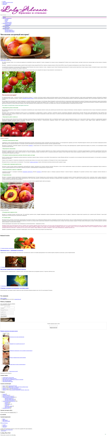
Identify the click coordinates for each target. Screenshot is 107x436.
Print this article (3, 60)
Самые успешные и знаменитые (9, 397)
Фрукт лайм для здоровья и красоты (9, 378)
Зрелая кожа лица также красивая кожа (16, 336)
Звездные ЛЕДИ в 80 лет (9, 30)
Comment (2, 308)
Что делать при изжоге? (7, 380)
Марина (4, 389)
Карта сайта (5, 3)
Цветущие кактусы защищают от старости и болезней (13, 379)
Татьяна (8, 59)
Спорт (6, 21)
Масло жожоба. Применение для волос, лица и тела (19, 389)
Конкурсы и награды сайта (8, 2)
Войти (4, 419)
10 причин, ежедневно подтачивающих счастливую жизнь (14, 288)
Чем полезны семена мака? (8, 381)
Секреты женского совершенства (8, 248)
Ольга (4, 385)
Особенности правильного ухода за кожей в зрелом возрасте (20, 350)
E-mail (1, 312)
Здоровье (6, 19)
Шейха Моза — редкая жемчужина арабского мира (18, 386)
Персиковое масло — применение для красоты (11, 250)
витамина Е (39, 171)
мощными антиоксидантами (28, 98)
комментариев (6, 421)
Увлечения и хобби (8, 406)
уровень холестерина (34, 162)
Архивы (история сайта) (5, 412)
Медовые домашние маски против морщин (17, 357)
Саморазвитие (7, 25)
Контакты (4, 4)
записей (5, 420)
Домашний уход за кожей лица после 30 (17, 343)
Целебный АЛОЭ (8, 22)
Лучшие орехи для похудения (8, 377)
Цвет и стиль (7, 27)
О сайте (4, 1)
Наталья (4, 387)
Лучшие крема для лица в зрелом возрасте (17, 364)
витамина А (31, 145)
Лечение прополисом (13, 385)
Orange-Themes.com (9, 429)
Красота (6, 20)
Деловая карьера (8, 24)
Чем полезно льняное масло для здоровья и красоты (13, 269)
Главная (4, 17)
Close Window (3, 430)
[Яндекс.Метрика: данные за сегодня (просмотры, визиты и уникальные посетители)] (4, 422)
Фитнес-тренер (5, 388)
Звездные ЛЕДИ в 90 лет (9, 31)
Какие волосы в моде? (13, 371)
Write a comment (3, 298)
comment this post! (17, 299)
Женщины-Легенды (8, 29)
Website (1, 314)
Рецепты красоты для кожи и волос (9, 331)
